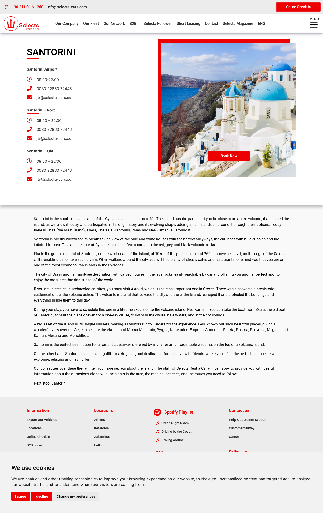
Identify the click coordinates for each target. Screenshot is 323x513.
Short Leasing (188, 23)
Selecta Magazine (238, 23)
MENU (314, 19)
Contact (211, 23)
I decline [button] (41, 496)
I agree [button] (20, 496)
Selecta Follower (158, 23)
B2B (133, 23)
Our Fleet (91, 23)
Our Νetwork (114, 23)
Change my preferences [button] (76, 496)
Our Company (67, 23)
